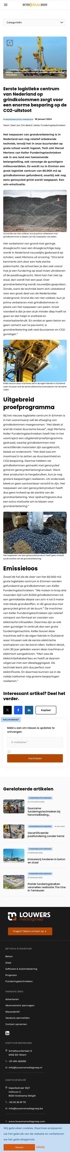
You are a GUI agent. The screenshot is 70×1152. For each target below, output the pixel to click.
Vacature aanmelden (17, 1017)
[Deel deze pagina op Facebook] (18, 710)
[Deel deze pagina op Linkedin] (29, 710)
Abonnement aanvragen (20, 1005)
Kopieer (46, 710)
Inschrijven (35, 758)
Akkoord (19, 1147)
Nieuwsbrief (12, 1011)
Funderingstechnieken (18, 119)
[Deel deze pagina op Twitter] (7, 710)
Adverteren (12, 999)
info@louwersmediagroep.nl (25, 1067)
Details (40, 1146)
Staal (8, 962)
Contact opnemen (16, 1024)
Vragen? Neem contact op (28, 931)
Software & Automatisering (21, 968)
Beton (9, 956)
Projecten (11, 975)
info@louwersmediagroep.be (26, 1108)
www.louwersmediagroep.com (27, 1121)
